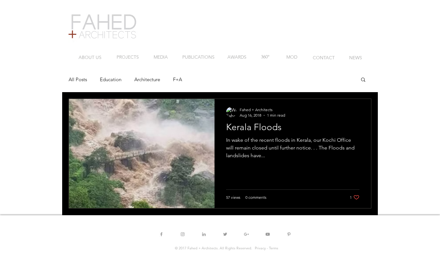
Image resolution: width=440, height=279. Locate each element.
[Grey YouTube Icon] (267, 234)
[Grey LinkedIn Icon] (203, 234)
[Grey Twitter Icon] (225, 234)
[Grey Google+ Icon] (246, 234)
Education (110, 79)
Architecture (147, 79)
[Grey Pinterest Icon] (289, 234)
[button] (363, 80)
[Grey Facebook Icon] (161, 234)
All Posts (78, 79)
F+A (177, 79)
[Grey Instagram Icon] (182, 234)
